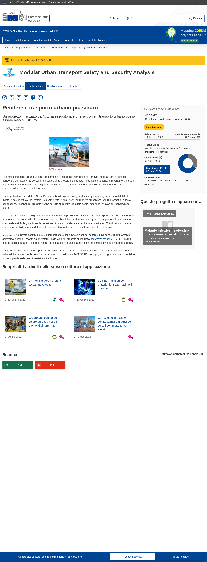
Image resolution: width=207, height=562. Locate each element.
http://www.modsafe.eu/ (104, 239)
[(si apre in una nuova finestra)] (28, 16)
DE (4, 97)
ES (19, 97)
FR (26, 97)
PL (40, 97)
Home (7, 40)
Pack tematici (21, 40)
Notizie (80, 40)
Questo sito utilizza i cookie (34, 556)
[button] (129, 18)
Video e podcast (63, 40)
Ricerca (102, 40)
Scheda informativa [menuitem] (14, 86)
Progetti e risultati (42, 40)
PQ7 (43, 47)
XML (20, 365)
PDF (52, 365)
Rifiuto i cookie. (180, 556)
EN (12, 97)
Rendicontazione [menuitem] (55, 86)
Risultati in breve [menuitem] (35, 86)
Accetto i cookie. (132, 556)
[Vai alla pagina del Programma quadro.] (8, 72)
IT (33, 97)
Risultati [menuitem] (74, 86)
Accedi (117, 18)
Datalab (91, 40)
